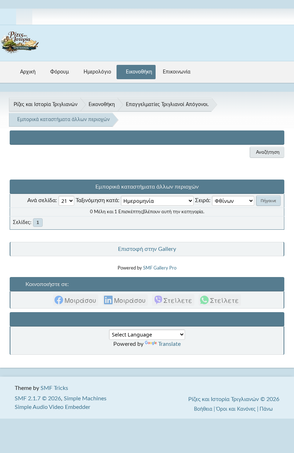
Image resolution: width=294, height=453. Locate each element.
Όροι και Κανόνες (236, 409)
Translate (169, 344)
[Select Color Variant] (286, 17)
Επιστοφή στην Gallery (147, 249)
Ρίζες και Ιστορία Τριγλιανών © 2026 (233, 399)
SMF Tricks (54, 388)
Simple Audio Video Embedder (52, 407)
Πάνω (267, 409)
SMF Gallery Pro (159, 268)
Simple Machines (85, 398)
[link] (75, 300)
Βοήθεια (203, 409)
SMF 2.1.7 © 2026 (38, 398)
